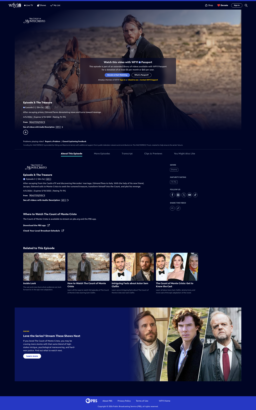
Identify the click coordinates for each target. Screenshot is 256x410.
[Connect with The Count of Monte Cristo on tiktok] (195, 195)
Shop (210, 5)
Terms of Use (142, 401)
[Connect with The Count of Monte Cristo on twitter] (183, 195)
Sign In (237, 5)
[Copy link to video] (178, 208)
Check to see (133, 80)
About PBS (107, 401)
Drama (174, 170)
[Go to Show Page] (131, 20)
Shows (43, 5)
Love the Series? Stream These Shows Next (51, 336)
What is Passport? (141, 75)
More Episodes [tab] (102, 153)
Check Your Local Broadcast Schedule (41, 230)
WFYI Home (164, 401)
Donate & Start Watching (117, 75)
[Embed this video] (172, 208)
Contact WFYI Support (149, 80)
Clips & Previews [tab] (153, 153)
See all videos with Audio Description (41, 127)
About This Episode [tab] (71, 153)
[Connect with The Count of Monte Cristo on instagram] (178, 195)
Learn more (32, 356)
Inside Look (29, 283)
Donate (224, 5)
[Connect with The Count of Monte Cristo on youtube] (189, 195)
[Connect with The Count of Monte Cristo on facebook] (172, 195)
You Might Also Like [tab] (184, 153)
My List (57, 5)
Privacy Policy (124, 401)
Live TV (29, 5)
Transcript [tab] (127, 153)
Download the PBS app (34, 225)
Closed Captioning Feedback (74, 141)
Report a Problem (52, 141)
